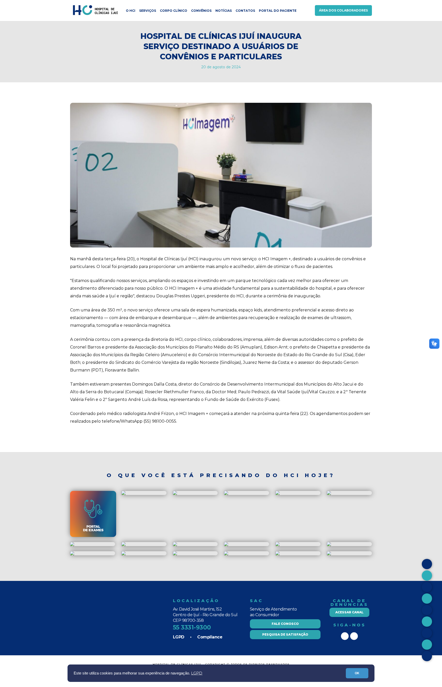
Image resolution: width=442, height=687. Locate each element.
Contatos (245, 11)
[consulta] (329, 494)
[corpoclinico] (123, 545)
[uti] (329, 545)
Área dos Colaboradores (343, 10)
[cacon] (175, 545)
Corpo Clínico (173, 11)
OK (357, 673)
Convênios (201, 11)
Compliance (209, 637)
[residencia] (226, 494)
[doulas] (72, 545)
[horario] (175, 494)
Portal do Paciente (277, 11)
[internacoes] (277, 545)
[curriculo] (277, 554)
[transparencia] (226, 554)
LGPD (196, 673)
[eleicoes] (175, 554)
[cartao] (123, 494)
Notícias (223, 11)
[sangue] (226, 545)
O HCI (130, 11)
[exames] (93, 536)
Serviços (147, 11)
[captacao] (277, 494)
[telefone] (329, 554)
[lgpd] (72, 554)
